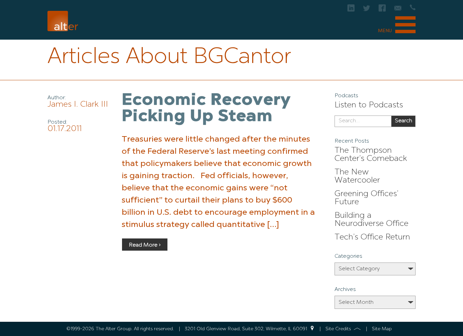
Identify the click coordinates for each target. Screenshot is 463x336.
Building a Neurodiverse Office (371, 220)
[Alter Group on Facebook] (382, 10)
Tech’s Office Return (372, 237)
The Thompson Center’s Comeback (371, 155)
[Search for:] (363, 121)
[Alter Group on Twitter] (366, 10)
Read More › (145, 245)
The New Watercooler (357, 176)
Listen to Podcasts (369, 105)
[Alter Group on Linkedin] (351, 10)
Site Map (382, 329)
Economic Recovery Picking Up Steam (206, 108)
